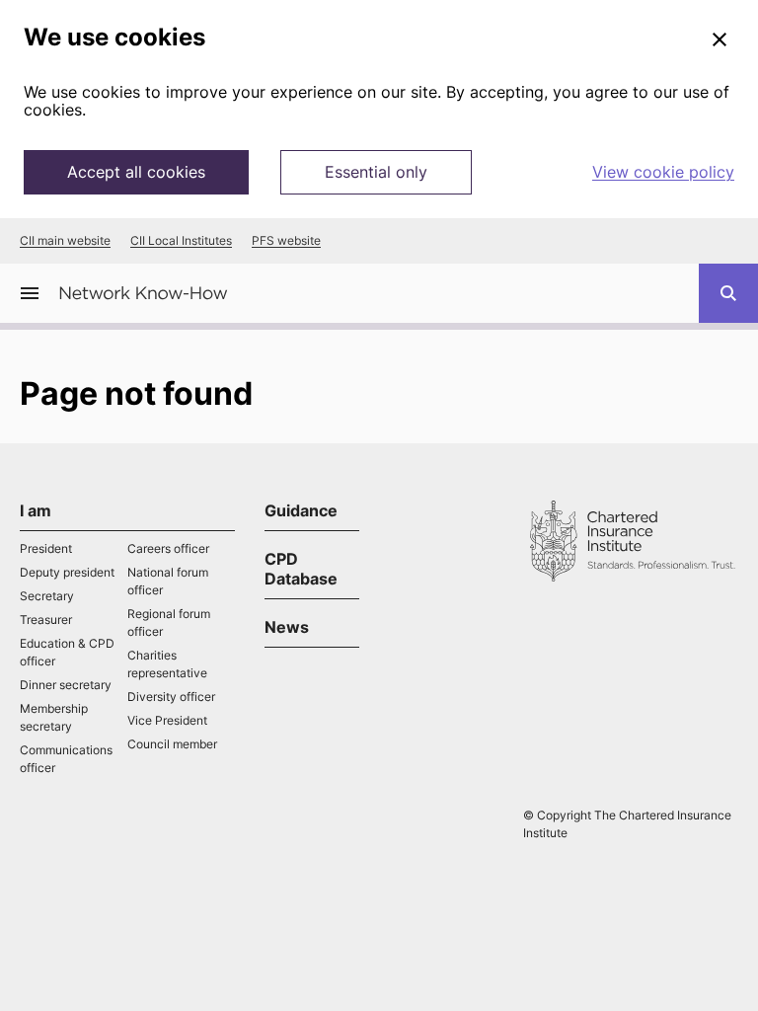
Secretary (47, 595)
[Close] (719, 40)
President (46, 548)
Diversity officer (171, 696)
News (287, 627)
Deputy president (67, 572)
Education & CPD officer (67, 652)
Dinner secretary (66, 684)
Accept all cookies (136, 172)
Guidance (301, 510)
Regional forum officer (168, 622)
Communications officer (66, 758)
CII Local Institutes (181, 241)
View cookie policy (663, 172)
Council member (172, 744)
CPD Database (301, 568)
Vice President (167, 720)
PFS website (286, 241)
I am (35, 510)
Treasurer (46, 619)
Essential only (376, 172)
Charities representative (167, 664)
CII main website (65, 241)
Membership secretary (54, 717)
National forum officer (167, 581)
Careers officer (168, 548)
